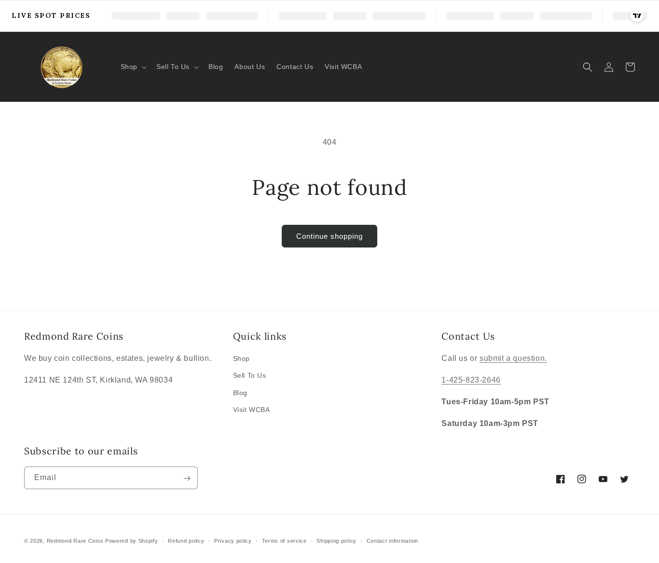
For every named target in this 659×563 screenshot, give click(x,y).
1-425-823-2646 (470, 380)
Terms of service (284, 540)
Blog (240, 393)
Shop (241, 358)
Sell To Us (249, 375)
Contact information (392, 540)
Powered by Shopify (131, 541)
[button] (133, 66)
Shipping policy (336, 540)
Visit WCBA (251, 409)
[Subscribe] (186, 478)
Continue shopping (329, 236)
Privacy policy (233, 540)
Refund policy (186, 540)
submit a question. (513, 358)
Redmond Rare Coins (75, 541)
